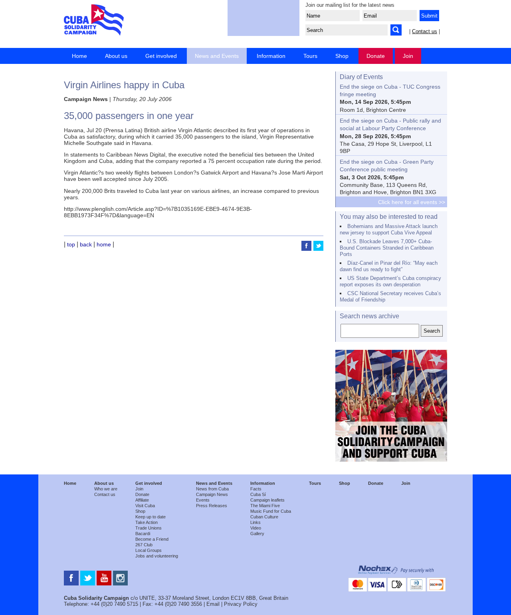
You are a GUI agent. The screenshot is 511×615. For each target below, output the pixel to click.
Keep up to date (150, 516)
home (104, 244)
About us (116, 56)
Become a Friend (151, 539)
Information (271, 56)
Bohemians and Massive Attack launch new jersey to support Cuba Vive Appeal (389, 229)
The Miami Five (265, 505)
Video (255, 528)
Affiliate (142, 500)
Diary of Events (361, 76)
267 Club (144, 544)
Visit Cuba (145, 505)
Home (79, 56)
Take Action (146, 522)
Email (213, 604)
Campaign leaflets (267, 500)
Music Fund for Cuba (270, 511)
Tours (310, 56)
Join (408, 56)
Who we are (105, 488)
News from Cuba (212, 488)
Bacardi (142, 533)
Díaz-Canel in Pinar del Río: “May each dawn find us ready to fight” (389, 266)
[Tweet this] (318, 249)
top (71, 244)
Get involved (161, 56)
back (86, 244)
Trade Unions (148, 528)
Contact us (424, 31)
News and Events (217, 56)
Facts (255, 488)
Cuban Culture (264, 516)
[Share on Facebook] (307, 249)
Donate (375, 56)
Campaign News (212, 494)
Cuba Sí (258, 494)
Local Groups (148, 550)
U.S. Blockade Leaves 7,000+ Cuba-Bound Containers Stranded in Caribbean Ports (387, 247)
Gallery (257, 533)
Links (255, 522)
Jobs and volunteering (156, 556)
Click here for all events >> (411, 202)
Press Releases (211, 505)
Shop (342, 56)
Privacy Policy (240, 604)
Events (203, 500)
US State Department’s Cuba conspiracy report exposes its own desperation (390, 281)
